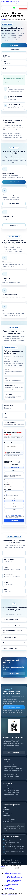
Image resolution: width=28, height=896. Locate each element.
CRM (5, 799)
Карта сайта (6, 761)
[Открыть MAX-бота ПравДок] (14, 726)
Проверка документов (12, 882)
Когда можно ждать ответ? (10, 637)
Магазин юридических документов (11, 792)
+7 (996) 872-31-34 (7, 57)
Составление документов (13, 881)
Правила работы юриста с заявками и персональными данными (12, 777)
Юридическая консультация (14, 880)
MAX (17, 3)
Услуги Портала (7, 785)
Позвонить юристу (14, 49)
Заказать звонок (23, 9)
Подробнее (6, 894)
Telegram (12, 3)
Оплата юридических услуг (10, 764)
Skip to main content (14, 1)
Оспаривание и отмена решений (15, 878)
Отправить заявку (14, 520)
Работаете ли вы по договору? (11, 648)
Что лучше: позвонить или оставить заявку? (12, 631)
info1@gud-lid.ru (7, 63)
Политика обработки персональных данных (13, 768)
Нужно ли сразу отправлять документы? (14, 642)
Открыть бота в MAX (14, 752)
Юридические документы (13, 874)
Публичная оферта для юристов (11, 774)
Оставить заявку (14, 45)
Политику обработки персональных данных (13, 513)
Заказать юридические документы (11, 790)
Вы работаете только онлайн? (11, 619)
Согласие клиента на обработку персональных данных (14, 771)
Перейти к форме (14, 203)
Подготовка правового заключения (11, 794)
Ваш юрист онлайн (11, 876)
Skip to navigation (5, 1)
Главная (3, 19)
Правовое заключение (12, 884)
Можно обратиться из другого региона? (13, 625)
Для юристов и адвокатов (9, 796)
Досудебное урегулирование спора (15, 877)
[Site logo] (14, 9)
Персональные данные (6, 862)
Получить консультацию (14, 707)
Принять (14, 894)
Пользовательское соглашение (15, 512)
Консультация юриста (8, 788)
